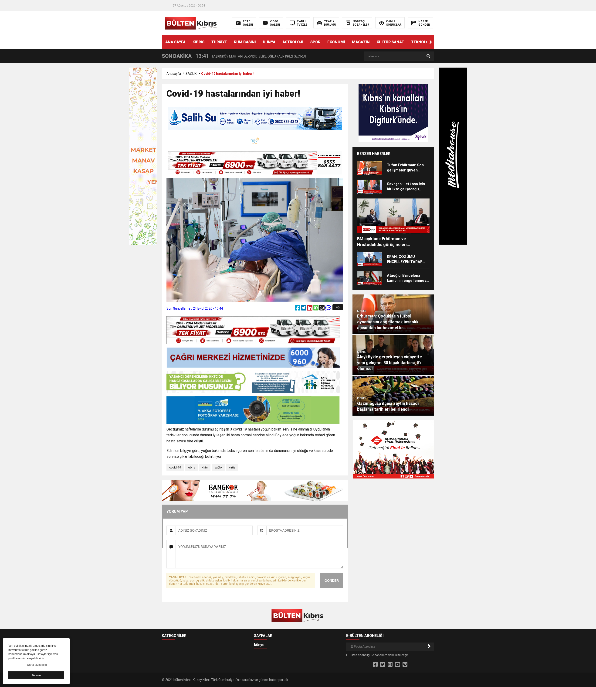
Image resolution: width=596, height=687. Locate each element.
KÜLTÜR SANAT (390, 42)
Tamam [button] (36, 675)
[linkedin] (310, 309)
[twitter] (304, 309)
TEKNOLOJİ (421, 42)
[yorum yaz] (328, 309)
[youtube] (397, 664)
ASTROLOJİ (292, 42)
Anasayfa (173, 73)
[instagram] (390, 664)
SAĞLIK (191, 73)
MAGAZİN (361, 42)
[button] (430, 42)
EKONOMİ (336, 42)
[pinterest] (316, 309)
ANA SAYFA (175, 42)
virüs (232, 467)
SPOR (315, 42)
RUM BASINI (245, 42)
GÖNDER (332, 580)
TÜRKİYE (219, 42)
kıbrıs (191, 467)
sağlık (218, 467)
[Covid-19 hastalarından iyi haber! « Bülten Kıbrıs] (191, 22)
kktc (205, 467)
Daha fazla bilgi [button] (37, 664)
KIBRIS (198, 42)
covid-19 (175, 467)
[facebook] (298, 309)
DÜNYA (269, 42)
